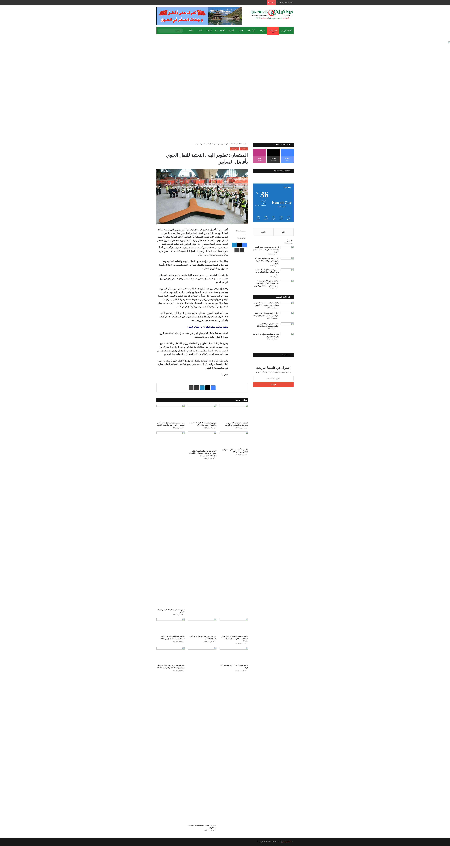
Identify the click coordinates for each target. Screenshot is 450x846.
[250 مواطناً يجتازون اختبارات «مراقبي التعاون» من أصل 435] (234, 439)
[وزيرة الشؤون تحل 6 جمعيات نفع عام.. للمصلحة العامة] (202, 626)
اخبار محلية (273, 30)
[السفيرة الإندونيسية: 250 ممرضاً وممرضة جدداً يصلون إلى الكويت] (234, 412)
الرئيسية (244, 144)
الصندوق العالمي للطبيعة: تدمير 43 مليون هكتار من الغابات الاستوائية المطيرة (267, 260)
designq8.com (287, 842)
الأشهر (283, 232)
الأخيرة (263, 232)
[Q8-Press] (272, 14)
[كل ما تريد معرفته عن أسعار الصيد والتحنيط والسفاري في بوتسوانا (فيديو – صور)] (287, 250)
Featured (244, 149)
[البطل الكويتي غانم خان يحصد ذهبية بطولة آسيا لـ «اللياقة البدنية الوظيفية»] (287, 316)
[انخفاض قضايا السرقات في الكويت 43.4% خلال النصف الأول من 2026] (170, 626)
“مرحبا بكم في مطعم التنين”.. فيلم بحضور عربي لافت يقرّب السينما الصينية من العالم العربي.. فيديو (202, 453)
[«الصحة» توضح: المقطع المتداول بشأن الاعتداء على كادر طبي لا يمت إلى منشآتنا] (234, 626)
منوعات (262, 30)
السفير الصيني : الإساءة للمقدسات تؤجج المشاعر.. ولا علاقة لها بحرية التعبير (267, 272)
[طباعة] (236, 250)
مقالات (191, 30)
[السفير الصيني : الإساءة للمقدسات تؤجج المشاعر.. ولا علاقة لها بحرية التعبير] (287, 272)
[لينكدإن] (234, 245)
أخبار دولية (251, 30)
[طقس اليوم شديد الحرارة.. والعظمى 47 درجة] (234, 655)
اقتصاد (241, 30)
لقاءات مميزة (219, 30)
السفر (200, 30)
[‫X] (239, 245)
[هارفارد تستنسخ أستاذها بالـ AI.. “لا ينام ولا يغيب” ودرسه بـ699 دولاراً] (202, 412)
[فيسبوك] (244, 245)
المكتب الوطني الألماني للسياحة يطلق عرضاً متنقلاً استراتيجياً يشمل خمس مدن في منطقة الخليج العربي (266, 283)
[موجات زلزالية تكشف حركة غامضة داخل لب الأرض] (202, 735)
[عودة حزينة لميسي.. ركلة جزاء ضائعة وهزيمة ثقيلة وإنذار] (287, 337)
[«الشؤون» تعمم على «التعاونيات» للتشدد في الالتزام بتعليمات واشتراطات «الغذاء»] (170, 655)
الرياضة (209, 30)
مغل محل (290, 241)
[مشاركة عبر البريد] (242, 250)
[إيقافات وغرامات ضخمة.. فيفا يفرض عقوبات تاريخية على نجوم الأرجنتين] (287, 306)
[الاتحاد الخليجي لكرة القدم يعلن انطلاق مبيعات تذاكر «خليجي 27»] (287, 326)
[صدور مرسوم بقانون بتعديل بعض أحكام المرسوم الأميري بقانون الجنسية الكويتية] (170, 412)
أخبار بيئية (231, 30)
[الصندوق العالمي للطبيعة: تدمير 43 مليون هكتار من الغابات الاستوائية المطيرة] (287, 261)
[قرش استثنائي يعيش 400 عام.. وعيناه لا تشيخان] (170, 519)
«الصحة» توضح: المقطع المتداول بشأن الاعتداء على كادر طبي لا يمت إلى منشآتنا (235, 639)
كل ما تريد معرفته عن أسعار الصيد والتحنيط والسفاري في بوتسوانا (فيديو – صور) (266, 249)
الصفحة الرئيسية (286, 30)
